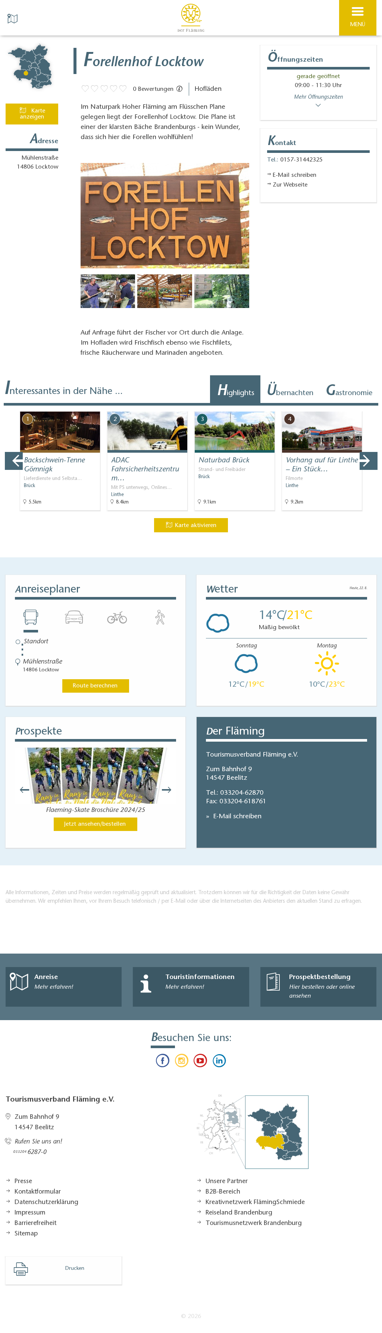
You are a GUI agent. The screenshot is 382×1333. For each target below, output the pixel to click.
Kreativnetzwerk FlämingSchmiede (255, 1202)
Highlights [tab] (235, 391)
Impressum (30, 1213)
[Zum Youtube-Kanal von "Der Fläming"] (200, 1062)
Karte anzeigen (32, 114)
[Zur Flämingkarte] (253, 1136)
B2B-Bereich (223, 1192)
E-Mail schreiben (236, 816)
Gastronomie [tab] (348, 391)
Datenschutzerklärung (46, 1202)
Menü (357, 25)
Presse (23, 1181)
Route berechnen (95, 686)
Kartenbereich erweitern (335, 406)
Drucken (74, 1268)
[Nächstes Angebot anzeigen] (369, 461)
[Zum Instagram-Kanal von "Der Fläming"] (181, 1062)
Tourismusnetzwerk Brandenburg (254, 1223)
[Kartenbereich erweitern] (371, 407)
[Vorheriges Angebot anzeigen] (14, 461)
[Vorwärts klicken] (170, 790)
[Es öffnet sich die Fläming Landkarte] (13, 17)
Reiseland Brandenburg (239, 1213)
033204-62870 (241, 793)
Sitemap (26, 1234)
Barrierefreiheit (35, 1223)
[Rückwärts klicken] (21, 790)
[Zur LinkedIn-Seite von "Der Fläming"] (219, 1062)
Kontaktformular (38, 1192)
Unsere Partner (227, 1181)
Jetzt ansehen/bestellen (95, 824)
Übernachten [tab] (289, 391)
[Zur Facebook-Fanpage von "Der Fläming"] (162, 1062)
